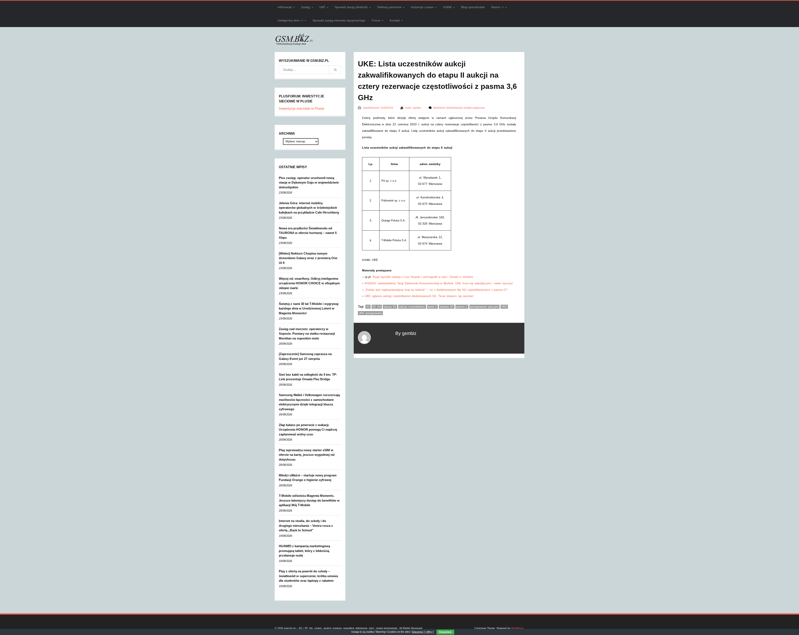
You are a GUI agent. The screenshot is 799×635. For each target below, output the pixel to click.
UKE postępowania (370, 313)
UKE (322, 7)
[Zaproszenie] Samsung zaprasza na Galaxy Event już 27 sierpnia (305, 356)
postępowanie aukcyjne (484, 306)
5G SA (376, 306)
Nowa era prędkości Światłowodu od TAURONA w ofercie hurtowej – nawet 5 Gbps (308, 232)
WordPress (517, 628)
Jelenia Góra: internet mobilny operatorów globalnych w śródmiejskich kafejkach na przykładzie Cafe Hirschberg (309, 207)
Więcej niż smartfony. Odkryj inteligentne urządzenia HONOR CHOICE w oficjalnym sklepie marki (309, 283)
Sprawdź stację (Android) (351, 7)
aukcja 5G (390, 306)
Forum (376, 20)
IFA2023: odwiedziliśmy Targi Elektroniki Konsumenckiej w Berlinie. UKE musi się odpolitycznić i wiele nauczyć (439, 283)
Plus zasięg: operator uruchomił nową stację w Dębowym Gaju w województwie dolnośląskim (309, 182)
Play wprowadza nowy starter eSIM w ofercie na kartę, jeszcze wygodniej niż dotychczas (307, 454)
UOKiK (447, 7)
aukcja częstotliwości (412, 306)
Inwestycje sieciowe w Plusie (301, 109)
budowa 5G (447, 306)
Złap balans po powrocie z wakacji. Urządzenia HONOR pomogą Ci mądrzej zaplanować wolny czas (308, 429)
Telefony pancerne (389, 7)
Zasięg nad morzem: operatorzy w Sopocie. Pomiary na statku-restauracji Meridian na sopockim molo (307, 333)
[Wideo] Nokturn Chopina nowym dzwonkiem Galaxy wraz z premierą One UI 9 (308, 258)
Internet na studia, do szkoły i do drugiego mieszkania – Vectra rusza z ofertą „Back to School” (306, 525)
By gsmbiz (405, 333)
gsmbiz (417, 107)
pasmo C (462, 306)
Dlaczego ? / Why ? (423, 631)
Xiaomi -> (497, 7)
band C (432, 306)
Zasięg (305, 7)
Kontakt (395, 20)
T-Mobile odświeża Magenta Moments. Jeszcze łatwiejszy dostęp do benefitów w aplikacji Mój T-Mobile (309, 500)
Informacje (285, 7)
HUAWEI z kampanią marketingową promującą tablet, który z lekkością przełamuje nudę (304, 550)
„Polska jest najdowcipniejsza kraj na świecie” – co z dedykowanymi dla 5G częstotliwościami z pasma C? (436, 289)
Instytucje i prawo (422, 7)
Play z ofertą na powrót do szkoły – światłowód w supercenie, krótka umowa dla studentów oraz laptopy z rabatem (308, 575)
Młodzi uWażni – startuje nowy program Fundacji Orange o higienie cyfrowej (307, 477)
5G (368, 306)
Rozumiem (445, 632)
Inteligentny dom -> (290, 20)
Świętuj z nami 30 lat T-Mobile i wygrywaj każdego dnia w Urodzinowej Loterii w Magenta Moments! (308, 308)
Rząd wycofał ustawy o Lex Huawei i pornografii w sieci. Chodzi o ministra (423, 276)
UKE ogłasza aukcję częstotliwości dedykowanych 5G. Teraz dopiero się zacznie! (419, 296)
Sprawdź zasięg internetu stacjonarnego (339, 20)
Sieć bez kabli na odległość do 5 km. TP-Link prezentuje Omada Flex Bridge (308, 377)
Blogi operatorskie (473, 7)
